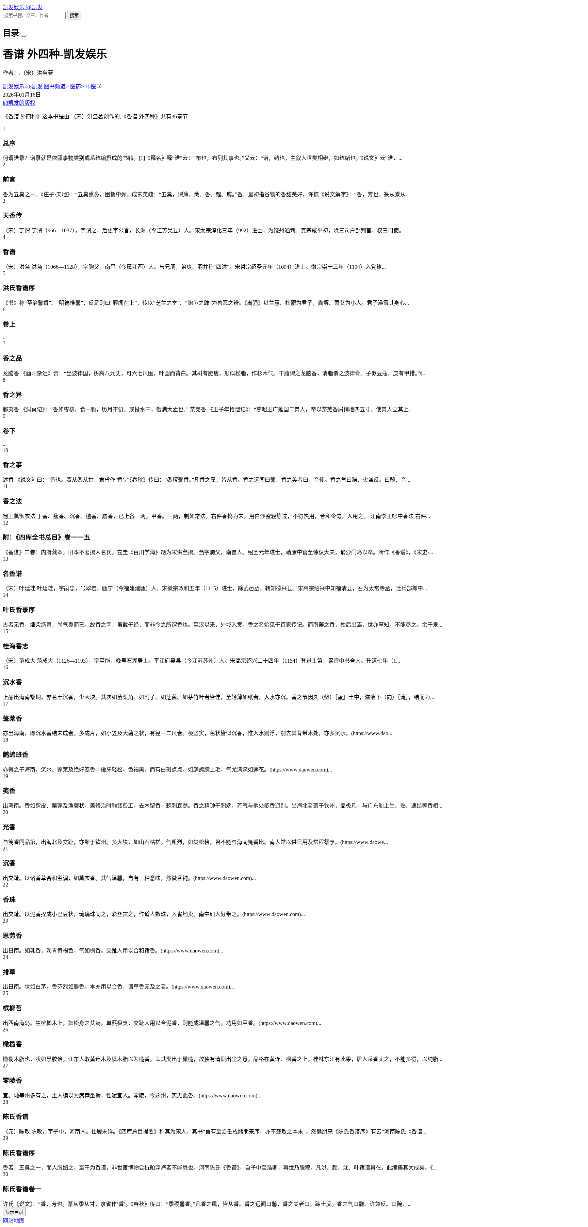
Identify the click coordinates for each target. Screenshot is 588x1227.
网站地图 (13, 1221)
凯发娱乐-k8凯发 (23, 7)
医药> (77, 86)
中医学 (93, 86)
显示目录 (14, 1212)
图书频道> (56, 86)
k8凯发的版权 (19, 103)
